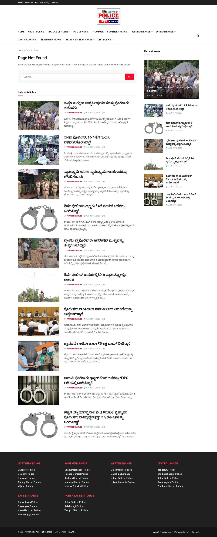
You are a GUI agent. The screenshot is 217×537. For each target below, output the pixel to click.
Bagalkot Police (26, 470)
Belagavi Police (26, 474)
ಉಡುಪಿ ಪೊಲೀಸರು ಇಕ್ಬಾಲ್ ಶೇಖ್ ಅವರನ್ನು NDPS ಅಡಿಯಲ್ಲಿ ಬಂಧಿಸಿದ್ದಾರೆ (181, 197)
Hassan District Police (76, 474)
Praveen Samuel (74, 113)
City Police (104, 39)
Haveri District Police (29, 510)
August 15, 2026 (92, 182)
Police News (80, 31)
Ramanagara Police (167, 482)
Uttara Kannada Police (123, 482)
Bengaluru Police (166, 470)
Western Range (141, 31)
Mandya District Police (76, 482)
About (20, 3)
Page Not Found (33, 50)
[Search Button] (129, 77)
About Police (36, 31)
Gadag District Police (29, 482)
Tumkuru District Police (170, 486)
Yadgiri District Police (76, 510)
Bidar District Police (75, 502)
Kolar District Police (168, 478)
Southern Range (117, 31)
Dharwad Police (26, 478)
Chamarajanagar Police (77, 470)
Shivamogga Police (28, 514)
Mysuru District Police (76, 486)
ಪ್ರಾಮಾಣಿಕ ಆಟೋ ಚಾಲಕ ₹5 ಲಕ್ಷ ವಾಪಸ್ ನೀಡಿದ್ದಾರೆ (97, 343)
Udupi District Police (122, 478)
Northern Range (51, 39)
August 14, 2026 (92, 319)
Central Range (27, 39)
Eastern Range (164, 31)
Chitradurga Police (28, 502)
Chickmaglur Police (121, 470)
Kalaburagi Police (73, 506)
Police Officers (58, 31)
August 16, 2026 (92, 147)
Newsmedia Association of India (39, 532)
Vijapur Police (25, 486)
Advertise (29, 3)
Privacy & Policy (42, 3)
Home (21, 31)
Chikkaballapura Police (169, 474)
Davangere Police (27, 506)
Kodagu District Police (76, 478)
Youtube (98, 31)
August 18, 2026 (92, 113)
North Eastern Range (79, 39)
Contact (54, 3)
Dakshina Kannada (120, 474)
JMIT (73, 532)
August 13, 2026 (92, 427)
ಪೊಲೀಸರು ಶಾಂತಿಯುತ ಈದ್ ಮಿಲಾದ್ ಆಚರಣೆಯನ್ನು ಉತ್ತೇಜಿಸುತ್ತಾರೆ (179, 179)
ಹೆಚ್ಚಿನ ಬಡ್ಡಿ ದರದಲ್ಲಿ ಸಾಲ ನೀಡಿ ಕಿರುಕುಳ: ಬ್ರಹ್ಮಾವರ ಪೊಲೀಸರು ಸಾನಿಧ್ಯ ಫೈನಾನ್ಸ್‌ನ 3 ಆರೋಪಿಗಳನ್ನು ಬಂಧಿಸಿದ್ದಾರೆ (95, 417)
